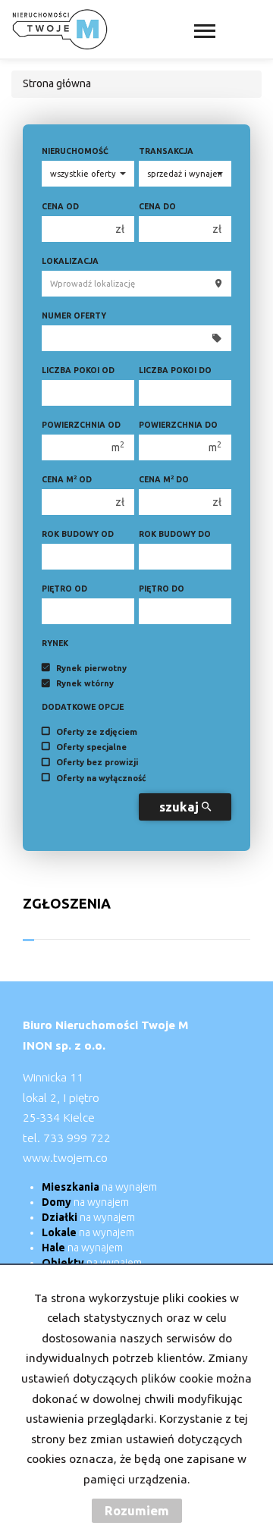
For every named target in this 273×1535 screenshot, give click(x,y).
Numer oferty (74, 315)
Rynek (55, 643)
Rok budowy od (78, 533)
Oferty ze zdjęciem (96, 731)
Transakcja (166, 150)
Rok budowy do (175, 533)
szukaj (180, 806)
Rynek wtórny (85, 684)
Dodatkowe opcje (83, 706)
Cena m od (67, 479)
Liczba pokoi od (78, 370)
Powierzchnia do (178, 424)
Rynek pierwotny (91, 668)
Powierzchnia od (81, 424)
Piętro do (161, 588)
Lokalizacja (70, 260)
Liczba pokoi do (175, 370)
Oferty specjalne (91, 747)
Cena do (157, 206)
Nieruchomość (75, 150)
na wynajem (99, 1187)
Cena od (60, 206)
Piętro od (64, 588)
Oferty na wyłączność (101, 778)
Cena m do (164, 479)
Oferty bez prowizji (97, 763)
